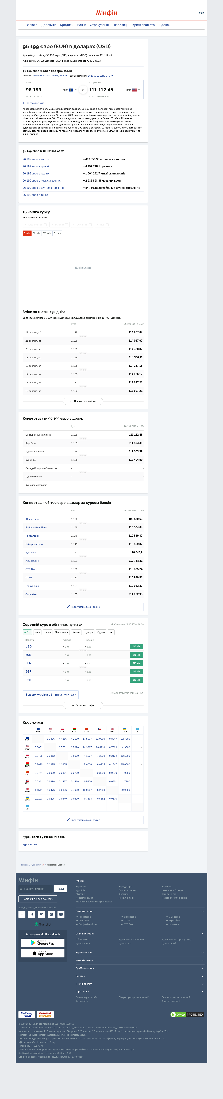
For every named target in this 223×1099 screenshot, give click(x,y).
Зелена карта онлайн (86, 997)
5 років (57, 233)
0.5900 (88, 781)
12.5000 (125, 755)
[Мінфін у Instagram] (51, 914)
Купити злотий (169, 943)
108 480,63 (136, 518)
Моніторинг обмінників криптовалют (94, 902)
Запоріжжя (61, 632)
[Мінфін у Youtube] (60, 914)
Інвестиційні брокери (172, 890)
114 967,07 (136, 332)
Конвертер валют (84, 898)
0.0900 (51, 772)
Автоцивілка (82, 1001)
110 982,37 (136, 585)
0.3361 (63, 772)
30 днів (36, 233)
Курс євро (167, 886)
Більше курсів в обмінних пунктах (50, 694)
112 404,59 (136, 459)
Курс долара (125, 886)
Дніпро (89, 632)
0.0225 (51, 798)
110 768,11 (136, 560)
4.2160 (75, 738)
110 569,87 (136, 535)
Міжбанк (80, 894)
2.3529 (101, 772)
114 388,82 (136, 349)
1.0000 (75, 755)
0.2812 (51, 755)
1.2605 (63, 764)
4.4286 (63, 738)
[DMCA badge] (187, 1014)
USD (28, 646)
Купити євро (125, 943)
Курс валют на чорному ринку (176, 939)
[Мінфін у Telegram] (31, 914)
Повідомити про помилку (38, 899)
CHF (28, 680)
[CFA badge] (63, 1014)
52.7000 (125, 738)
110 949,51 (136, 577)
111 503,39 (136, 443)
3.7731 (63, 747)
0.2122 (113, 755)
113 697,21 (136, 382)
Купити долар (83, 943)
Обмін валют (82, 939)
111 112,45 (136, 434)
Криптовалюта (143, 25)
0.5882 (101, 798)
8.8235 (101, 764)
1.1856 (51, 738)
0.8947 (113, 738)
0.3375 (51, 764)
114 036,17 (136, 374)
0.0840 (63, 798)
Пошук (60, 888)
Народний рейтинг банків (174, 898)
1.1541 (39, 790)
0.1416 (75, 781)
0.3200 (75, 772)
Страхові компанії (171, 1001)
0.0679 (113, 772)
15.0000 (125, 764)
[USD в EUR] (83, 89)
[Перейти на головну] (111, 13)
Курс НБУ (80, 890)
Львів (47, 632)
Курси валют (30, 844)
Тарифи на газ (169, 894)
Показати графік (85, 705)
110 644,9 (136, 552)
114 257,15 (136, 365)
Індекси (164, 25)
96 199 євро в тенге (35, 195)
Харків (76, 632)
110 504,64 (136, 527)
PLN (28, 663)
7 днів (27, 233)
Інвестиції (120, 25)
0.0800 (75, 798)
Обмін (137, 646)
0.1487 (63, 781)
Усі (28, 632)
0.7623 (113, 747)
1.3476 (51, 790)
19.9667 (87, 790)
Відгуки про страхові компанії (133, 997)
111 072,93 (136, 594)
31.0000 (100, 738)
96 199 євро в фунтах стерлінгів (43, 187)
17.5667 (87, 738)
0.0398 (51, 781)
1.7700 (126, 781)
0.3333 (88, 798)
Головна (24, 865)
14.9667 (87, 747)
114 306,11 (136, 357)
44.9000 (125, 747)
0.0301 (113, 781)
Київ (37, 632)
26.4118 (100, 747)
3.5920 (75, 747)
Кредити (66, 25)
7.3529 (101, 755)
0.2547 (113, 764)
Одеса (101, 632)
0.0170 (113, 798)
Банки (81, 25)
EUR (28, 655)
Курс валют (81, 886)
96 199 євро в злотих (36, 159)
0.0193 (39, 798)
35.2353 (100, 790)
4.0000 (126, 772)
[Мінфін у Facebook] (21, 914)
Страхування (99, 25)
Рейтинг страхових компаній (176, 997)
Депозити (48, 25)
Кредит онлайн (126, 898)
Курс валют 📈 (37, 865)
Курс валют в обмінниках (131, 939)
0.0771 (39, 772)
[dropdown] (111, 632)
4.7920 (75, 790)
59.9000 (125, 790)
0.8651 (39, 747)
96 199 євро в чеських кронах (41, 180)
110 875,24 (136, 569)
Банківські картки (127, 890)
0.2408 (39, 755)
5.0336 (63, 790)
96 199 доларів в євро (33, 103)
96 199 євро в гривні (36, 166)
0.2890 (39, 764)
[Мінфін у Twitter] (41, 914)
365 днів (47, 233)
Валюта (31, 25)
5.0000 (88, 764)
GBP (28, 671)
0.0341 (39, 781)
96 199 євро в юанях (36, 173)
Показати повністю (85, 401)
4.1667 (88, 755)
